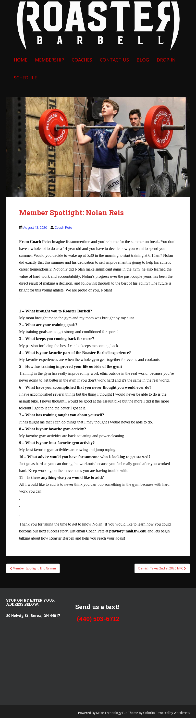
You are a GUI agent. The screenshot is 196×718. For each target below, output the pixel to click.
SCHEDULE (25, 78)
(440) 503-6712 (98, 619)
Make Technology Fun (112, 713)
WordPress (182, 713)
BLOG (143, 60)
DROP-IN (166, 60)
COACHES (82, 60)
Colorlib (149, 713)
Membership (49, 60)
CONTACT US (114, 60)
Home (20, 60)
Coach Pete (63, 227)
